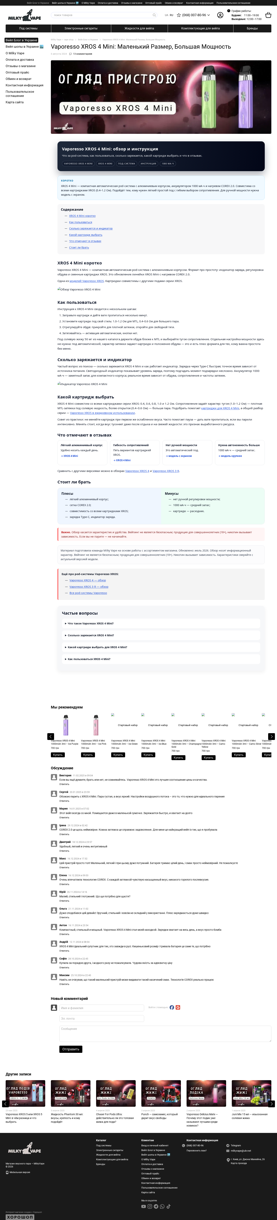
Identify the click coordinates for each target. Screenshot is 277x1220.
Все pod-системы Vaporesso (88, 593)
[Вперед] (271, 736)
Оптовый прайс (153, 3)
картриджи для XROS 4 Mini (220, 408)
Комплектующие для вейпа (200, 28)
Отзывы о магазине (131, 3)
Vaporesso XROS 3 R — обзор (89, 586)
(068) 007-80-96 (194, 15)
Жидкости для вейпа (139, 28)
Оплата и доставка (108, 3)
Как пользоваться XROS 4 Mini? (89, 659)
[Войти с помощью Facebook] (172, 1007)
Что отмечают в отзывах (85, 241)
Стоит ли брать (79, 247)
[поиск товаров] (154, 15)
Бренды (252, 28)
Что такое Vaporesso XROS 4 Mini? (91, 623)
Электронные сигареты (80, 28)
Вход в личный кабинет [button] (154, 1145)
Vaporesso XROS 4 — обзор (88, 580)
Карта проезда (239, 1163)
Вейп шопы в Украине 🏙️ (65, 3)
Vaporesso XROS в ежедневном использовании (102, 413)
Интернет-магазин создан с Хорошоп (24, 1212)
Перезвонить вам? (197, 1150)
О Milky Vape (88, 3)
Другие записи (18, 1074)
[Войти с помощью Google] (178, 1007)
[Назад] (50, 736)
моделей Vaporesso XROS (87, 281)
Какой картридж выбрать (85, 235)
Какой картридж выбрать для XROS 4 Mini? (97, 647)
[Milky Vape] (24, 1148)
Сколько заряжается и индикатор (91, 228)
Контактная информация (199, 3)
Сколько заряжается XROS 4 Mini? (91, 635)
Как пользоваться (80, 222)
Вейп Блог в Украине (38, 3)
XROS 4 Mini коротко (82, 216)
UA (166, 15)
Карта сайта (15, 102)
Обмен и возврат (174, 3)
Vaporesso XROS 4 (137, 471)
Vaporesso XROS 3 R (166, 471)
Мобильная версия (19, 1172)
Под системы (28, 28)
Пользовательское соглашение (233, 3)
